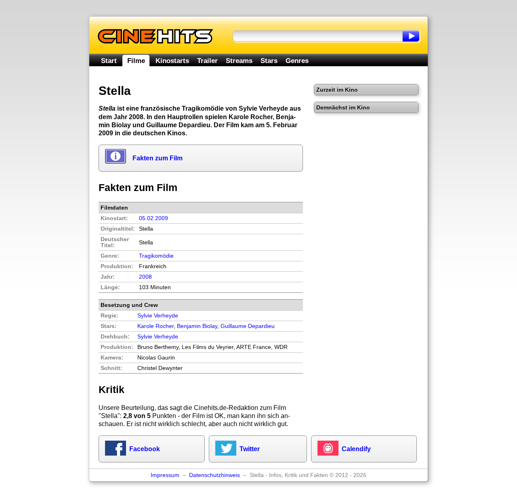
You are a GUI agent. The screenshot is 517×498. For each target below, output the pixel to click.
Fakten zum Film (157, 158)
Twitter (250, 448)
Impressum (165, 475)
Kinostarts (172, 61)
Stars (269, 61)
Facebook (144, 448)
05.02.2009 (153, 218)
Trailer (207, 61)
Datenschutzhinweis (214, 475)
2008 (145, 277)
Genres (297, 61)
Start (109, 61)
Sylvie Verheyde (157, 337)
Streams (239, 61)
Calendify (356, 448)
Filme (136, 61)
